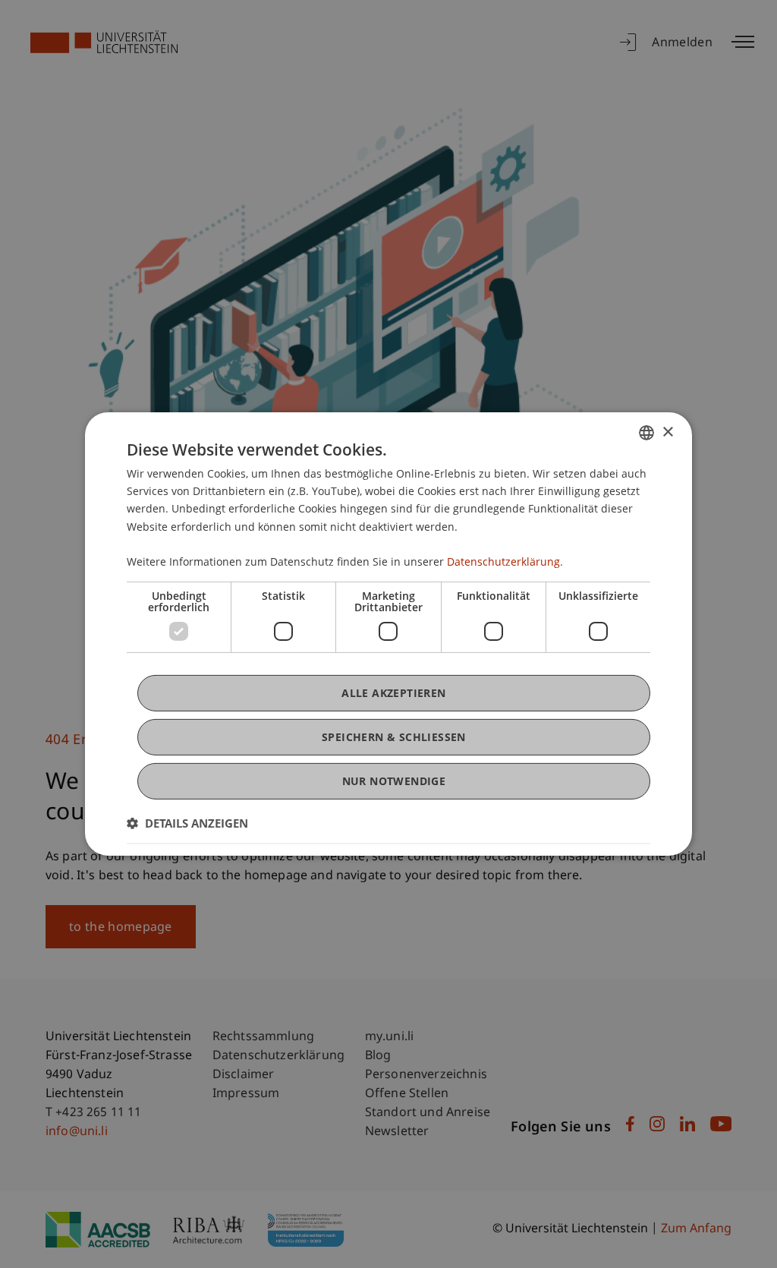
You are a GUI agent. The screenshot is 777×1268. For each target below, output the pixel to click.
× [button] (667, 431)
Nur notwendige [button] (394, 781)
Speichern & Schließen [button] (394, 737)
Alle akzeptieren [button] (393, 693)
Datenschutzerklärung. (505, 561)
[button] (187, 823)
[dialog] (388, 634)
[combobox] (646, 432)
